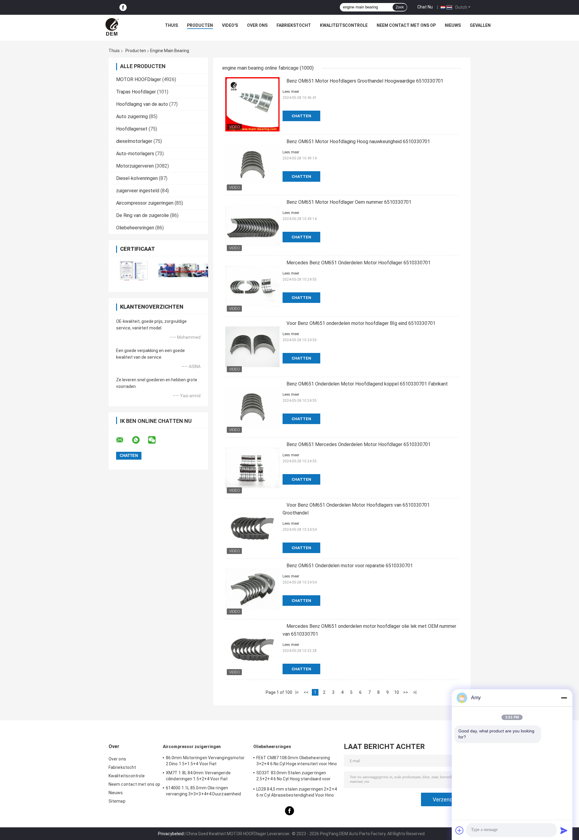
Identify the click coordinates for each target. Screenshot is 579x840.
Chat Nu (425, 7)
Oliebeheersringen (135, 228)
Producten (200, 25)
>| (414, 692)
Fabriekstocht (294, 25)
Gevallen (480, 25)
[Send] (564, 830)
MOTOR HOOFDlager (138, 79)
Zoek (400, 7)
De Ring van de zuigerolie (142, 215)
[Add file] (459, 830)
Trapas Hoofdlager (136, 92)
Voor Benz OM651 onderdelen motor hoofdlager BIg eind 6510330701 (360, 323)
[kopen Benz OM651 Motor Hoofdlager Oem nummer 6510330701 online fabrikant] (252, 225)
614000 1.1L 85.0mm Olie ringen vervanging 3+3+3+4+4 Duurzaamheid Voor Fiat (203, 791)
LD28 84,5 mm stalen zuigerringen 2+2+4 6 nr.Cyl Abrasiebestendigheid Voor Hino (296, 792)
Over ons (257, 25)
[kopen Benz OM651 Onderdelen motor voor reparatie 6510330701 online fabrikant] (252, 589)
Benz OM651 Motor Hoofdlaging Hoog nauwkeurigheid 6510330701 (358, 141)
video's (230, 25)
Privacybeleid (171, 833)
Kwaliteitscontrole (344, 25)
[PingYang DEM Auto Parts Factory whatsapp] (139, 440)
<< (306, 692)
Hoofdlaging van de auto (142, 104)
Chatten (301, 116)
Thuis (171, 25)
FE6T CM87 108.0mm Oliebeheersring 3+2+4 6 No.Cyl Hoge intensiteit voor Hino (296, 760)
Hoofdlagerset (131, 129)
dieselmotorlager (134, 141)
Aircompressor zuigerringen (144, 203)
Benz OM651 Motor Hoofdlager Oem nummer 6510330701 (348, 202)
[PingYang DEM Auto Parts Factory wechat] (155, 440)
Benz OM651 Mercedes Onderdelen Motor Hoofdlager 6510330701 (358, 444)
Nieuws (453, 25)
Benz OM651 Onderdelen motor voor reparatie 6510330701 (349, 565)
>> (405, 692)
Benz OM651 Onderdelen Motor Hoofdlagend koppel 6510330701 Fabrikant (367, 384)
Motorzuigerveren (135, 166)
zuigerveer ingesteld (137, 190)
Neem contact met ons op (406, 25)
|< (297, 692)
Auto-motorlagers (135, 153)
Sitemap (117, 801)
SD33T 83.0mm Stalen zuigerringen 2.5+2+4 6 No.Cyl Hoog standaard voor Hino (293, 776)
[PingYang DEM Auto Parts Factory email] (123, 440)
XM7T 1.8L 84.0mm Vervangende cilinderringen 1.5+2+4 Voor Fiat (198, 775)
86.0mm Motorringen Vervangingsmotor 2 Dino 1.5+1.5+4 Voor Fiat (205, 760)
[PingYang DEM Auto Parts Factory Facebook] (123, 7)
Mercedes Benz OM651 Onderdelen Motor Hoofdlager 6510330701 (358, 263)
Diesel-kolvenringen (137, 178)
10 (396, 692)
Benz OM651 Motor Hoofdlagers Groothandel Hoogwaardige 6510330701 (364, 81)
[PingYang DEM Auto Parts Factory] (113, 27)
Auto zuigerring (132, 116)
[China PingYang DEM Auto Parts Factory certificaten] (133, 270)
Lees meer (291, 92)
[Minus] (564, 697)
